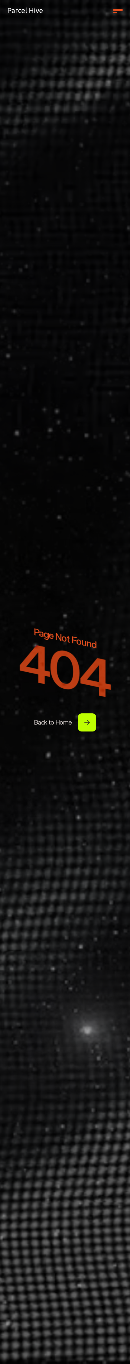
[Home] (25, 10)
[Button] (87, 722)
